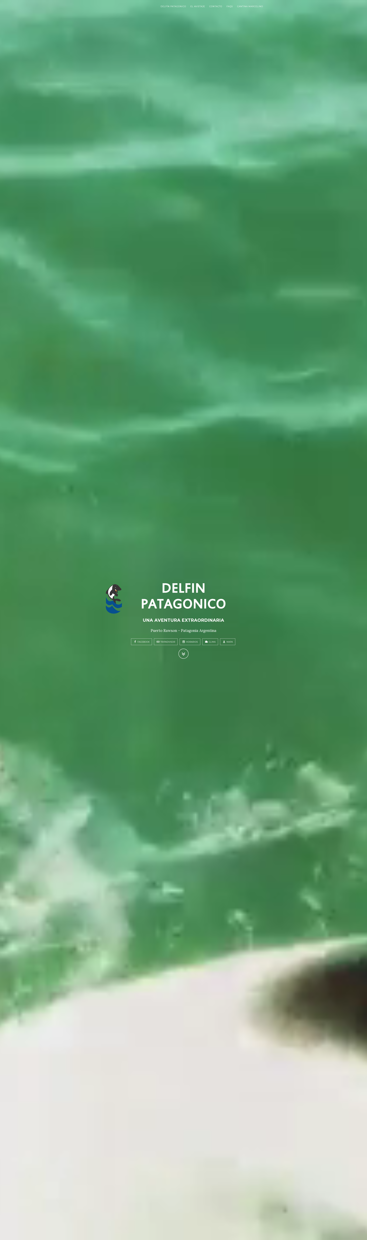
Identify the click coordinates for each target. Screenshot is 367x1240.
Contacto (215, 6)
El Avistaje (197, 6)
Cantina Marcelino (250, 6)
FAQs (230, 6)
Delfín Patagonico (173, 6)
